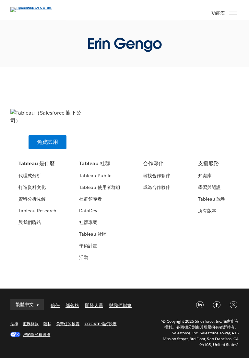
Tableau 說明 (212, 199)
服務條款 (31, 324)
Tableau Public (95, 176)
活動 (83, 257)
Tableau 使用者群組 (99, 187)
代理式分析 (29, 176)
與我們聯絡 (29, 222)
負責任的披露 (67, 324)
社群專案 (88, 222)
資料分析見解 (32, 199)
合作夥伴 (153, 163)
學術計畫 (88, 246)
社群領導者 (90, 199)
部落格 (72, 305)
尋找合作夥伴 (156, 176)
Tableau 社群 (94, 163)
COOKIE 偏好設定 (101, 324)
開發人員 (94, 305)
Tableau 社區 (93, 234)
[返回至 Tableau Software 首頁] (33, 7)
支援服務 (208, 163)
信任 (55, 305)
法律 (14, 324)
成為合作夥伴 (156, 187)
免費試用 (47, 142)
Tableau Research (37, 211)
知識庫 (205, 176)
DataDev (88, 211)
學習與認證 (209, 187)
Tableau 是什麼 (36, 163)
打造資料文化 (32, 187)
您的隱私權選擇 (36, 334)
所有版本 (207, 211)
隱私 (47, 324)
